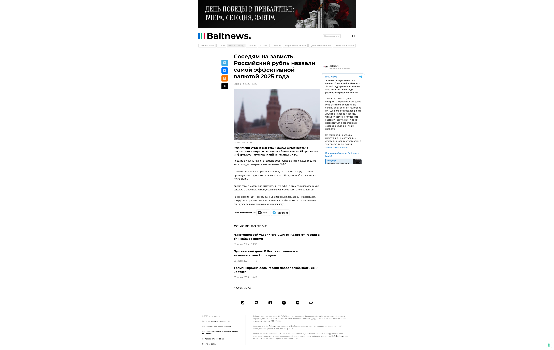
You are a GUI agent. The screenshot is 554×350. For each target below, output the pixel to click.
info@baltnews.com (340, 336)
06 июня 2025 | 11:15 (245, 261)
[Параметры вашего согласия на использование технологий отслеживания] (549, 345)
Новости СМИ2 (242, 288)
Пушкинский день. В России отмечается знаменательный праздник (266, 253)
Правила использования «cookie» (216, 326)
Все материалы (331, 36)
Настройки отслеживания (213, 339)
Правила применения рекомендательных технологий (220, 332)
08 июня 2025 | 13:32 (245, 244)
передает (245, 164)
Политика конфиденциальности (216, 321)
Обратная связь (209, 344)
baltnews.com (274, 326)
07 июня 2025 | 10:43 (245, 277)
